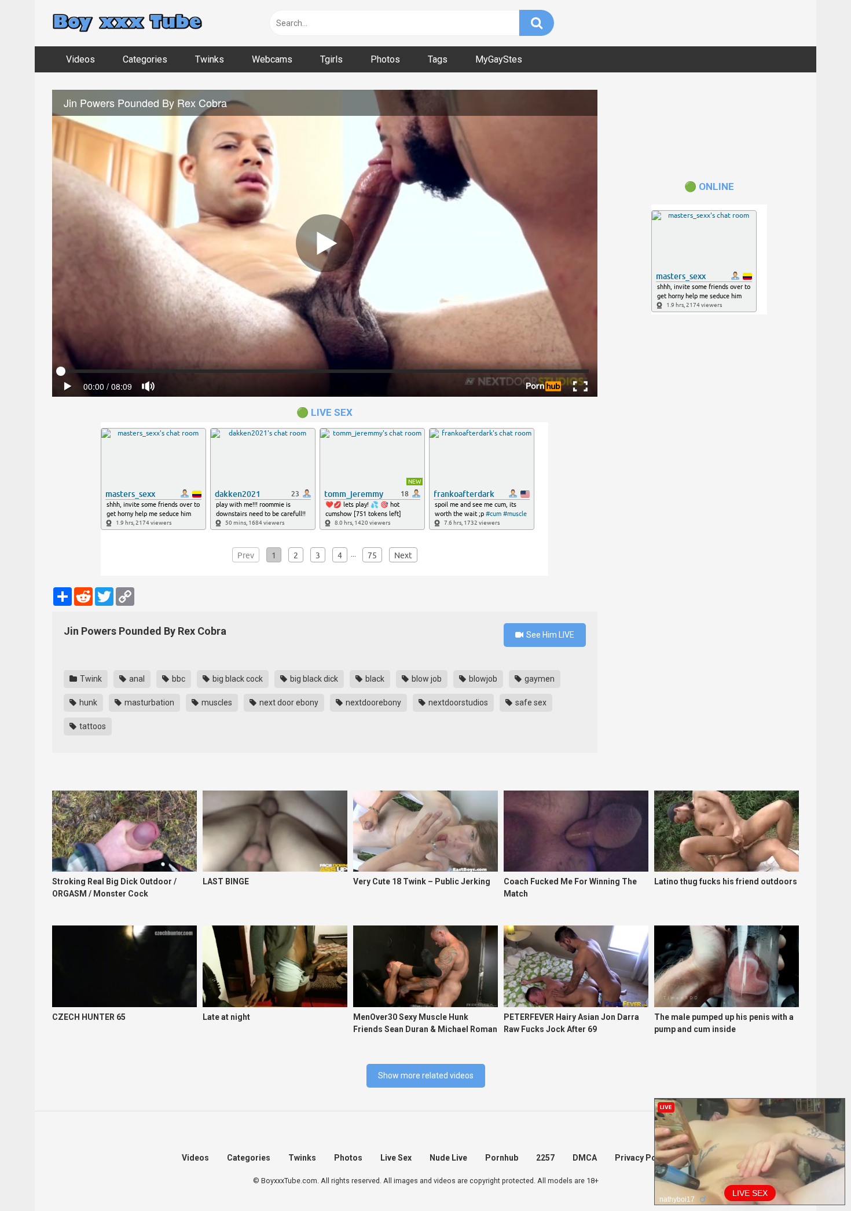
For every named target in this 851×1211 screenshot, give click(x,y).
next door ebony (288, 702)
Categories (145, 59)
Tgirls (331, 59)
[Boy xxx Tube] (127, 23)
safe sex (529, 702)
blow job (426, 678)
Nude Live (448, 1157)
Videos (80, 59)
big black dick (313, 678)
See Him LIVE (549, 634)
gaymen (539, 678)
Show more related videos (426, 1075)
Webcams (272, 59)
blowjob (482, 678)
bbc (177, 678)
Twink (90, 678)
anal (136, 678)
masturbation (148, 702)
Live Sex (396, 1157)
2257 (545, 1157)
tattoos (92, 726)
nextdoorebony (372, 702)
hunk (87, 702)
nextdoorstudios (457, 702)
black (374, 678)
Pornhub (501, 1157)
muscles (216, 702)
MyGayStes (498, 59)
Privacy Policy (642, 1157)
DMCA (585, 1157)
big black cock (237, 678)
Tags (437, 59)
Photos (385, 59)
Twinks (209, 59)
